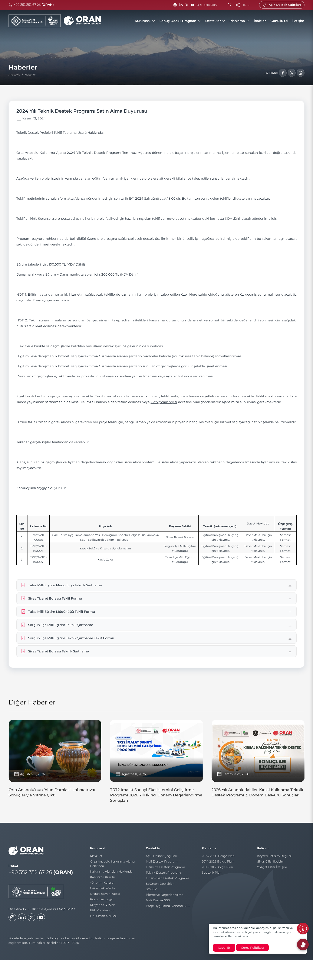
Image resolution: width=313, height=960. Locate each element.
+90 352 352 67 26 (33, 5)
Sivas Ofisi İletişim (270, 861)
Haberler (30, 74)
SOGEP (151, 889)
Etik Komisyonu (101, 910)
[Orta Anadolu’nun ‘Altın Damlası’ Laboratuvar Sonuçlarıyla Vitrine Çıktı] (55, 761)
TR (245, 5)
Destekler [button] (213, 21)
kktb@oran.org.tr (43, 218)
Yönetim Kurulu (101, 882)
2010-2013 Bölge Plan (217, 867)
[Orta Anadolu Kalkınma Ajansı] (55, 21)
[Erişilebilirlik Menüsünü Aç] (303, 928)
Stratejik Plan (211, 872)
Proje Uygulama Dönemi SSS (168, 906)
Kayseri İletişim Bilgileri (274, 856)
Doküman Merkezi (103, 916)
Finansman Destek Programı (167, 878)
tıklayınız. (223, 539)
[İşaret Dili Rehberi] (303, 944)
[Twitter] (31, 917)
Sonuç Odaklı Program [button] (177, 21)
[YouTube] (192, 5)
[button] (229, 5)
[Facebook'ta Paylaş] (283, 73)
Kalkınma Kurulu (102, 877)
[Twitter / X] (187, 5)
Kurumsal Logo (101, 899)
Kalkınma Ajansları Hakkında (111, 871)
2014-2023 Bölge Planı (218, 861)
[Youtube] (41, 917)
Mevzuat (96, 856)
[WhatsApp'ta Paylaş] (300, 73)
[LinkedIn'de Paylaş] (292, 73)
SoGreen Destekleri (160, 884)
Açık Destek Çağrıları (161, 856)
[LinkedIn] (181, 5)
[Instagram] (175, 5)
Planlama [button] (237, 21)
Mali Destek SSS (158, 900)
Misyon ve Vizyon (102, 905)
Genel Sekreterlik (102, 888)
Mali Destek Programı (162, 861)
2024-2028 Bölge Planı (218, 856)
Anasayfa (14, 74)
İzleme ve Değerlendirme (164, 895)
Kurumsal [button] (143, 21)
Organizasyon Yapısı (105, 894)
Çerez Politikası (252, 948)
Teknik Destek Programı (164, 872)
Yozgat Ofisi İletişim (272, 867)
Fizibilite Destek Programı (165, 867)
